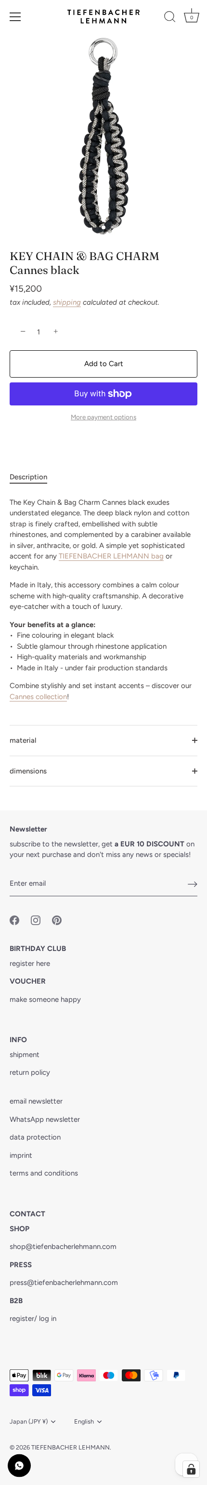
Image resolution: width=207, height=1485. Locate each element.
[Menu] (15, 16)
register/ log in (33, 1318)
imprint (21, 1155)
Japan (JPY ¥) (29, 1421)
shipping (67, 302)
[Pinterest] (57, 919)
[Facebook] (14, 919)
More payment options (103, 417)
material (23, 740)
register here (30, 963)
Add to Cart (103, 363)
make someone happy (45, 999)
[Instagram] (35, 919)
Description (28, 477)
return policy (30, 1072)
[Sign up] (192, 884)
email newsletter (36, 1101)
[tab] (33, 477)
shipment (24, 1054)
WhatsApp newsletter (45, 1119)
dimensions (28, 771)
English (84, 1421)
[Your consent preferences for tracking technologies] (191, 1469)
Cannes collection (38, 696)
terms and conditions (44, 1173)
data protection (35, 1137)
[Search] (170, 18)
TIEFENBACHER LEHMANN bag (111, 556)
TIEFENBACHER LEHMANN (70, 1447)
